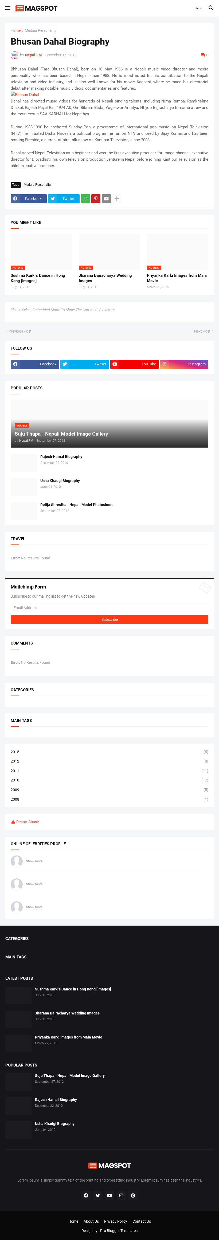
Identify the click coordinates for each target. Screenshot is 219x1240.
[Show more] (116, 198)
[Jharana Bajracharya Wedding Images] (18, 1019)
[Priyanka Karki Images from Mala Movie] (18, 1043)
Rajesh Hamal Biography (61, 457)
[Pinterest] (95, 198)
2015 (109, 752)
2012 (109, 761)
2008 (109, 799)
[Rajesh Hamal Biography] (24, 463)
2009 (109, 790)
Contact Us (141, 1221)
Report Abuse (27, 822)
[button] (7, 8)
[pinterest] (133, 1195)
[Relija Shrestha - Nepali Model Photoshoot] (24, 511)
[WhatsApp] (85, 198)
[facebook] (86, 1195)
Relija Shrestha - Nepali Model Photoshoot (76, 505)
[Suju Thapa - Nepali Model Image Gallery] (18, 1082)
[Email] (106, 198)
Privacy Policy (115, 1221)
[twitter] (97, 1195)
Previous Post (20, 331)
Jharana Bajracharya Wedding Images (105, 278)
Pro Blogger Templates (119, 1231)
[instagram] (121, 1195)
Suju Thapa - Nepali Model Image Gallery (70, 1075)
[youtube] (109, 1195)
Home (16, 31)
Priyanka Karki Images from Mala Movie (177, 278)
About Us (91, 1221)
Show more (34, 861)
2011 (109, 771)
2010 (109, 780)
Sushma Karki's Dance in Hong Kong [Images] (38, 278)
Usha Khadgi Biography (60, 481)
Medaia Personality (41, 31)
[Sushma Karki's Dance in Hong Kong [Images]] (18, 995)
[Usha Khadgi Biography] (24, 487)
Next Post (202, 331)
